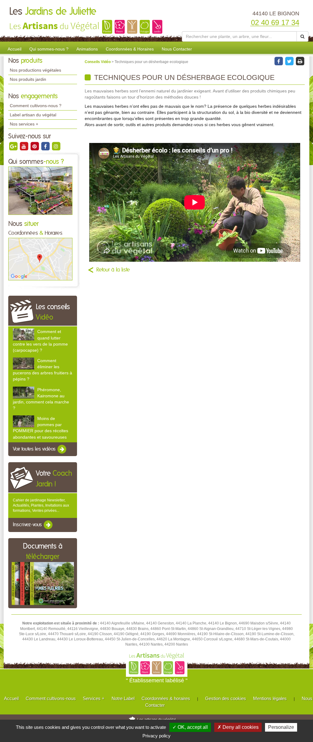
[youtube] (24, 146)
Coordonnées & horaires (166, 698)
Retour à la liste (113, 270)
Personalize (281, 727)
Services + (94, 698)
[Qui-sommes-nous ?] (40, 190)
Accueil (14, 49)
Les (52, 11)
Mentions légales (270, 698)
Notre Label (123, 698)
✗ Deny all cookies (238, 727)
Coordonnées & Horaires (130, 49)
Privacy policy (156, 735)
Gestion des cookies (225, 698)
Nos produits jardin (28, 79)
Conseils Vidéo (98, 62)
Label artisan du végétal (33, 114)
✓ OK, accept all (190, 727)
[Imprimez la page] (300, 61)
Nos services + (24, 124)
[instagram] (56, 146)
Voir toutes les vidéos (35, 449)
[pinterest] (35, 146)
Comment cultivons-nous (51, 698)
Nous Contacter (177, 49)
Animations (87, 49)
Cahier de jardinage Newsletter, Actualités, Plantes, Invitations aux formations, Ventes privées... (41, 505)
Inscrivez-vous (28, 525)
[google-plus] (13, 146)
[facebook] (45, 146)
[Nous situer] (40, 259)
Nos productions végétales (35, 70)
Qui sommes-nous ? (48, 49)
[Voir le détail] (23, 334)
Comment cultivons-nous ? (35, 105)
